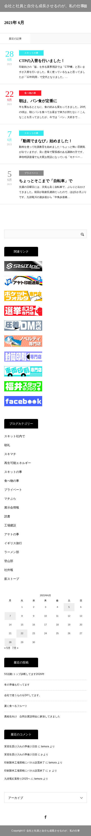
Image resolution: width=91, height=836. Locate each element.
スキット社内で (14, 436)
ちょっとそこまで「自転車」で (45, 181)
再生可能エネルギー (17, 463)
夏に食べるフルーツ (15, 705)
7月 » (15, 647)
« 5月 (7, 647)
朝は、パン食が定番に (38, 101)
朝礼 (7, 445)
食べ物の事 (30, 93)
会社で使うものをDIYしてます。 (22, 695)
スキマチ (10, 454)
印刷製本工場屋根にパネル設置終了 (24, 762)
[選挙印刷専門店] (23, 314)
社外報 (8, 570)
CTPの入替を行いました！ (42, 61)
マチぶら (10, 498)
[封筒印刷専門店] (23, 360)
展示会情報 (11, 507)
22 (22, 633)
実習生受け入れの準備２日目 (20, 746)
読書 (7, 516)
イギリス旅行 (13, 543)
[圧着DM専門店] (23, 329)
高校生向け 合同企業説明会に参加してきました (32, 716)
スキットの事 (31, 53)
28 (10, 642)
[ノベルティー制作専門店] (23, 345)
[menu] (85, 6)
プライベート (31, 173)
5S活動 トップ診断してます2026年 (24, 674)
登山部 (8, 561)
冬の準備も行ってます (17, 684)
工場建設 (10, 525)
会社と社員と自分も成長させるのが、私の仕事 (44, 6)
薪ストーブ (11, 578)
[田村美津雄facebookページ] (23, 405)
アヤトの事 (11, 534)
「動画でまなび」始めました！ (45, 141)
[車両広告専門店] (23, 375)
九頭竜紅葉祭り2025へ (17, 778)
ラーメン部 (11, 552)
